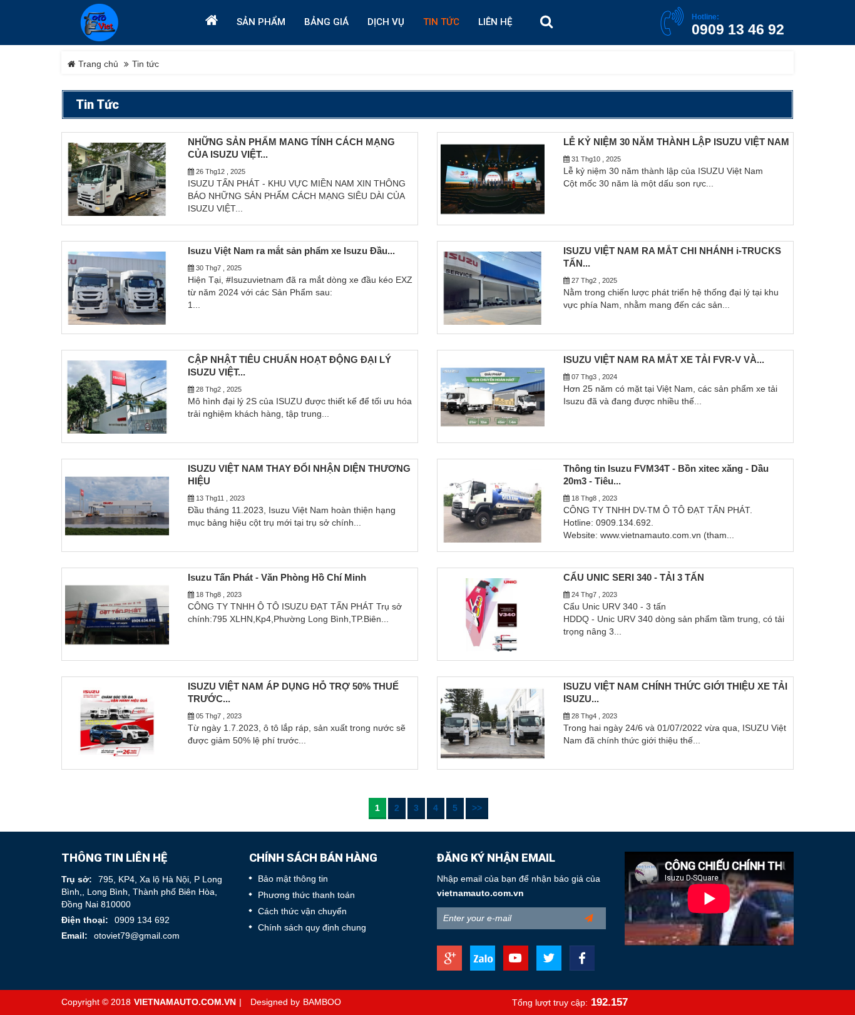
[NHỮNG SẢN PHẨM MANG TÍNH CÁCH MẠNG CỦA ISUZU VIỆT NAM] (117, 179)
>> (477, 808)
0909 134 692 (142, 920)
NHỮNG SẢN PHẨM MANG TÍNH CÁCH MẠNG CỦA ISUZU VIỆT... (291, 148)
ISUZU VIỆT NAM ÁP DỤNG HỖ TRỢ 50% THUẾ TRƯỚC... (293, 692)
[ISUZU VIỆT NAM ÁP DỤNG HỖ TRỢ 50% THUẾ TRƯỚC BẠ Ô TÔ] (117, 723)
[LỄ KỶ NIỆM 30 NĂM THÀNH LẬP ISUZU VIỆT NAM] (493, 179)
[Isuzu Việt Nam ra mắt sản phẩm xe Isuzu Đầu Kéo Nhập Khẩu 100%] (117, 287)
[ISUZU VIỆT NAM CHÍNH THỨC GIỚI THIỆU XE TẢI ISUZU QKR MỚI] (493, 723)
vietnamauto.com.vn (480, 893)
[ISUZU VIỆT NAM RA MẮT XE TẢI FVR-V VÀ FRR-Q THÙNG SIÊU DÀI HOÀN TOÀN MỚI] (493, 396)
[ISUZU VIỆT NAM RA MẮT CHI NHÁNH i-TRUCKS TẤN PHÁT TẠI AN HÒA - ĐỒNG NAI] (493, 287)
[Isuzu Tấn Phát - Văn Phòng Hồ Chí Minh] (117, 614)
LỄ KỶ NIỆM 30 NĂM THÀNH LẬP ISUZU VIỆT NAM (676, 142)
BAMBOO (322, 1002)
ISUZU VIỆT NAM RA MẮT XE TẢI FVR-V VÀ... (663, 360)
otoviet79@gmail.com (137, 936)
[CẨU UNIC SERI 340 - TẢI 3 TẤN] (493, 614)
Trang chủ (97, 64)
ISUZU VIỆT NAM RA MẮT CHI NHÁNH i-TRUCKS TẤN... (672, 257)
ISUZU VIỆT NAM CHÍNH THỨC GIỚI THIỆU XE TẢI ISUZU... (675, 692)
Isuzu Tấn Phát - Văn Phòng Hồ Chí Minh (277, 578)
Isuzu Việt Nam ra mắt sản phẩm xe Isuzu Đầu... (291, 251)
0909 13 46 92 (738, 29)
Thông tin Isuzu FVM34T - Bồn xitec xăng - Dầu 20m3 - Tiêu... (666, 475)
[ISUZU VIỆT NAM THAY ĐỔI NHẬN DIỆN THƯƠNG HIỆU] (117, 505)
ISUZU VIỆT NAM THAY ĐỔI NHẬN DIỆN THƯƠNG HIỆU (299, 475)
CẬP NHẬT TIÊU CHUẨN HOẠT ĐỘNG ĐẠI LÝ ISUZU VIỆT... (289, 366)
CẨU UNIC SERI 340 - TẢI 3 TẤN (633, 578)
